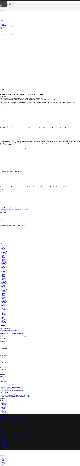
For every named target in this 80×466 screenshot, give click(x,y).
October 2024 (4, 262)
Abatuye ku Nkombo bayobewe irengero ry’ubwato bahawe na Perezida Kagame (18, 396)
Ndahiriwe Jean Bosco (3, 381)
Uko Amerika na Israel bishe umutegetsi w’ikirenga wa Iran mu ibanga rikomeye (15, 434)
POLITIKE (1, 189)
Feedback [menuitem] (1, 6)
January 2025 (4, 260)
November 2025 (4, 252)
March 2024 (4, 268)
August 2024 (4, 264)
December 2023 (4, 270)
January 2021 (4, 298)
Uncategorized (4, 322)
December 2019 (4, 307)
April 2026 (3, 248)
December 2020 (4, 299)
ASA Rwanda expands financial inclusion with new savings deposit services (13, 390)
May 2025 (3, 257)
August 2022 (4, 283)
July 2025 (3, 255)
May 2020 (3, 304)
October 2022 (4, 281)
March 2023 (4, 277)
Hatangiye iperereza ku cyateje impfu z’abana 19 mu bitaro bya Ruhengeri (18, 395)
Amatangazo (4, 314)
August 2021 (4, 292)
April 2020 (3, 305)
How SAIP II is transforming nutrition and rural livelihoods (8, 3)
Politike (3, 19)
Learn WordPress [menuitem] (2, 4)
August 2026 (4, 245)
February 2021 (4, 297)
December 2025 (4, 251)
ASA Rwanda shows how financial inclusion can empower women (12, 427)
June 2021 (3, 294)
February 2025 (4, 259)
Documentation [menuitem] (2, 3)
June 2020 (3, 303)
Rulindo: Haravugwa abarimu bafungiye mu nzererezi (13, 394)
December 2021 (4, 289)
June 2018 (3, 308)
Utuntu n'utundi (5, 412)
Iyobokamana (4, 23)
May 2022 (3, 285)
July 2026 (3, 246)
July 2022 (3, 284)
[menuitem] (0, 0)
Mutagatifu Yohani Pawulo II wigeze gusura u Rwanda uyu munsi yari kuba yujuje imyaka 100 (14, 209)
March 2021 (3, 296)
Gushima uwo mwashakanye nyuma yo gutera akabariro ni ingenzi (15, 397)
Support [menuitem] (1, 5)
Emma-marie (3, 96)
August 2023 (4, 273)
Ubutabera (3, 320)
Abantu (3, 20)
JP (0, 360)
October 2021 (4, 291)
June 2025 (3, 256)
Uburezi (4, 447)
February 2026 (4, 250)
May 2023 (3, 276)
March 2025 (4, 258)
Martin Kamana (2, 367)
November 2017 (4, 309)
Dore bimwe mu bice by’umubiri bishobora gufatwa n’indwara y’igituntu (9, 6)
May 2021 (3, 295)
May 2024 (3, 266)
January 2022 (4, 288)
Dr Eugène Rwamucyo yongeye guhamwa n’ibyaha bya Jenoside (8, 5)
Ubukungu (3, 22)
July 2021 (3, 293)
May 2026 (3, 247)
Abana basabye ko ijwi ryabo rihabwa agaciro (9, 330)
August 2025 (4, 254)
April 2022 (3, 286)
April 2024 (3, 267)
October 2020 (4, 300)
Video (3, 323)
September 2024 (4, 263)
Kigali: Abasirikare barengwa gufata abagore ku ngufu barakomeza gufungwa (12, 207)
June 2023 (3, 275)
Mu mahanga (4, 18)
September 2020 (4, 301)
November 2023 (4, 271)
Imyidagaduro (4, 25)
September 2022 (4, 282)
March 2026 (4, 249)
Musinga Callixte (3, 374)
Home (3, 17)
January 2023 (4, 279)
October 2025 (4, 253)
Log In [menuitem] (2, 0)
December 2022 (4, 280)
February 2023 (4, 278)
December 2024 (4, 261)
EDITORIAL (2, 346)
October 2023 (4, 272)
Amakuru (3, 313)
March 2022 (4, 287)
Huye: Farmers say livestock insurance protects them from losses (12, 431)
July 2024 (3, 265)
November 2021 (4, 290)
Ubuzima (3, 21)
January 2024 (4, 269)
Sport (3, 24)
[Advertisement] (40, 134)
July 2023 (3, 274)
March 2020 (4, 306)
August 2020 (4, 302)
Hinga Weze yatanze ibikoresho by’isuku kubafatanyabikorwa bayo (10, 196)
